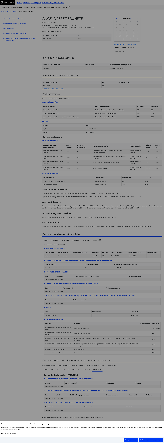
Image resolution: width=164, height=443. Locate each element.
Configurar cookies (131, 440)
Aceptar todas (157, 440)
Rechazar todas (144, 440)
